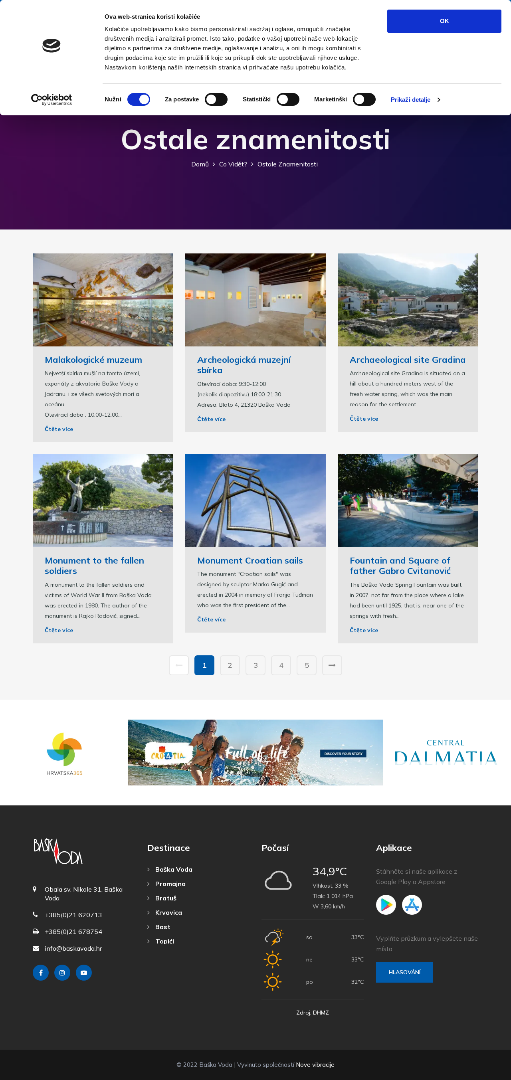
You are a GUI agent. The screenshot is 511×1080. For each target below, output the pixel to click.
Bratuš (165, 898)
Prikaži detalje (411, 99)
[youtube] (84, 973)
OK (444, 21)
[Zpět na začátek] (487, 1072)
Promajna (170, 883)
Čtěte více (59, 429)
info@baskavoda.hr (73, 948)
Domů (200, 164)
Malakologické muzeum (93, 359)
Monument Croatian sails (250, 560)
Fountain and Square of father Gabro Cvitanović (400, 565)
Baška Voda (173, 869)
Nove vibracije (315, 1064)
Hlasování (404, 972)
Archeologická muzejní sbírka (244, 365)
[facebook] (41, 973)
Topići (164, 941)
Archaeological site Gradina (408, 359)
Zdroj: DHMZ (312, 1012)
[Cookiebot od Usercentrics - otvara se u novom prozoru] (52, 100)
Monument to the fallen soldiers (94, 565)
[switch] (216, 99)
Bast (162, 927)
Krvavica (168, 912)
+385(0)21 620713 (73, 915)
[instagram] (62, 973)
